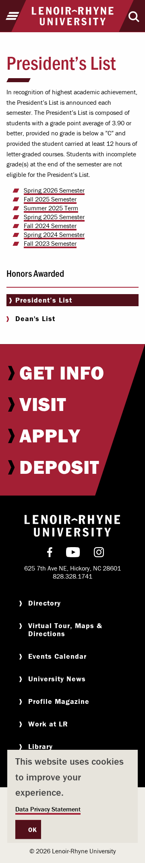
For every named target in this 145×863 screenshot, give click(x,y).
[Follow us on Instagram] (99, 554)
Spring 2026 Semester (54, 190)
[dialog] (72, 796)
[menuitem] (72, 372)
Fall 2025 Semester (50, 199)
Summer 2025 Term (51, 208)
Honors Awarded (35, 273)
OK (32, 830)
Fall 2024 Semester (50, 226)
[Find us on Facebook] (49, 554)
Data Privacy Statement (48, 809)
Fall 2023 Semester (50, 243)
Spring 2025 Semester (54, 217)
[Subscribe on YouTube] (73, 554)
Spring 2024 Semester (54, 234)
